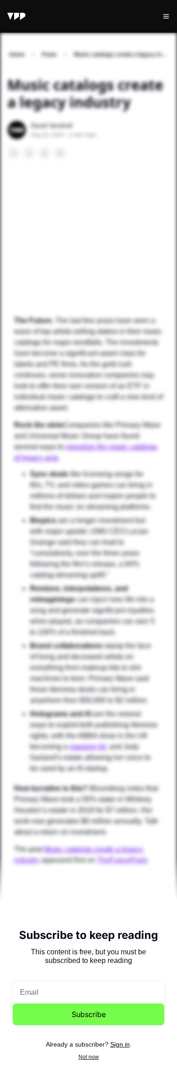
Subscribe (89, 1014)
